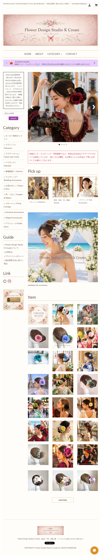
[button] (54, 54)
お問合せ (9, 252)
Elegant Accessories (14, 218)
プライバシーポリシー (14, 256)
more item (63, 500)
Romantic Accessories (15, 212)
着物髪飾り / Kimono (14, 171)
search (13, 118)
